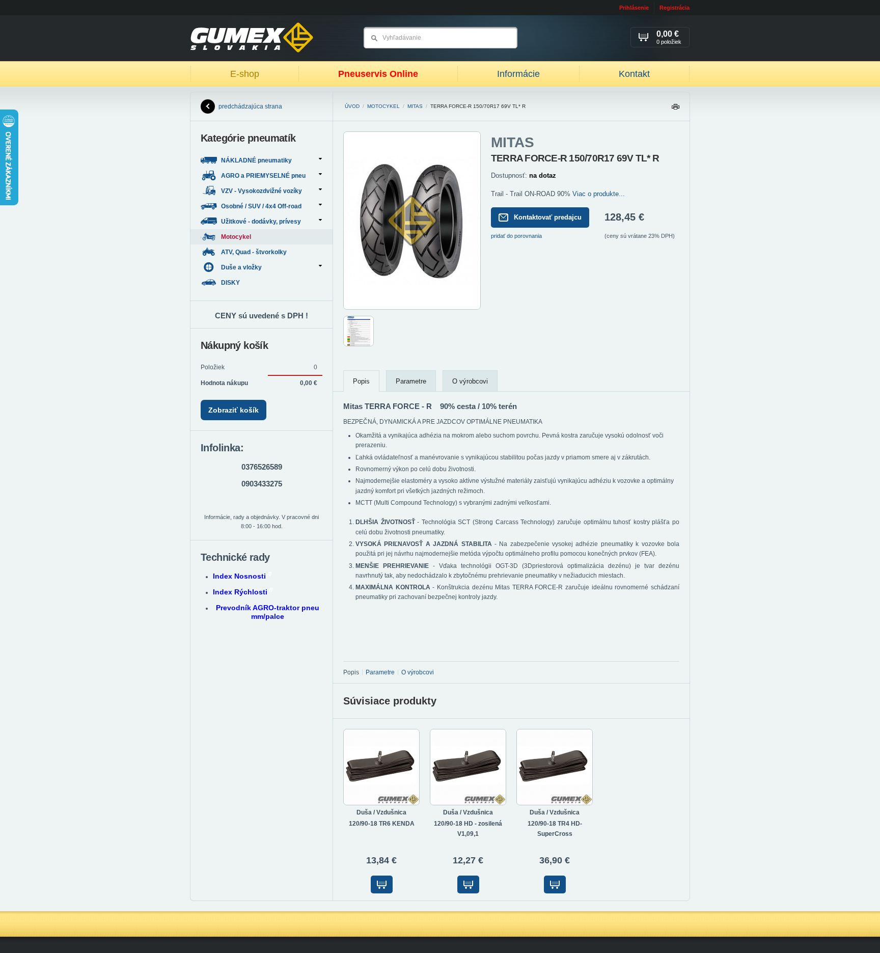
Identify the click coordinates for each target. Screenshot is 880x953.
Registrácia (674, 8)
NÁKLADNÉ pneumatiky (256, 160)
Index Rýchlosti (240, 592)
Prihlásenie (634, 8)
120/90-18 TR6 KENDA (382, 823)
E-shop (244, 74)
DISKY (231, 282)
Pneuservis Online (378, 74)
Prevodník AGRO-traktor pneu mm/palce (267, 612)
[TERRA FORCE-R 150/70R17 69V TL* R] (412, 307)
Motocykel (383, 106)
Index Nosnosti (239, 576)
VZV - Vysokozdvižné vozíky (261, 191)
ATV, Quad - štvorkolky (254, 252)
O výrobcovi (470, 381)
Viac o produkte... (598, 194)
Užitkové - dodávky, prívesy (261, 221)
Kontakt (634, 74)
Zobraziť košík (233, 410)
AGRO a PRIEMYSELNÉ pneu (263, 175)
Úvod (352, 106)
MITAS (415, 106)
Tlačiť (675, 109)
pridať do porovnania (516, 236)
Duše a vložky (241, 267)
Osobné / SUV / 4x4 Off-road (261, 206)
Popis (361, 381)
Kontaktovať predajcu (548, 217)
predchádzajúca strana (250, 106)
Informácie (518, 74)
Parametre (411, 381)
